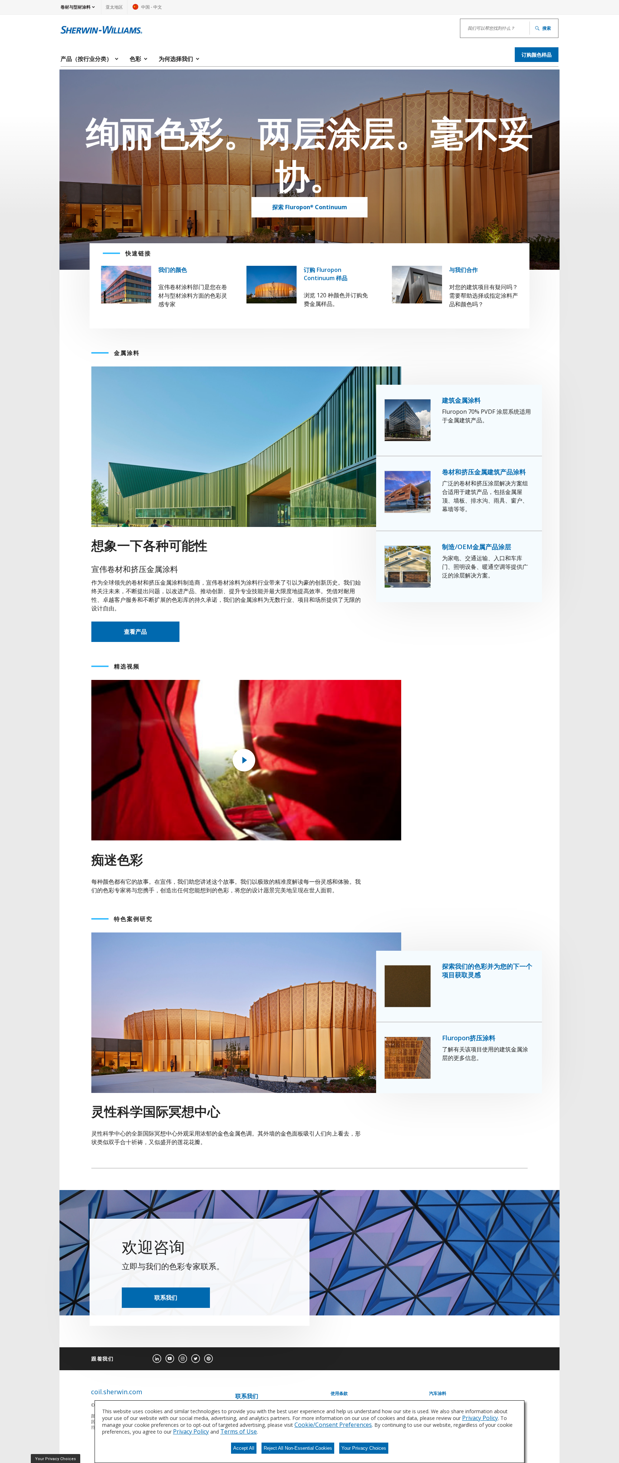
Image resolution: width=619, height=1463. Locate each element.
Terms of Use (238, 1431)
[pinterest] (208, 1358)
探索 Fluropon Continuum (309, 207)
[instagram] (182, 1358)
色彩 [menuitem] (135, 59)
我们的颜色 (172, 270)
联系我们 (165, 1297)
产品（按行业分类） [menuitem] (86, 59)
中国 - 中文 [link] (147, 9)
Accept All (243, 1448)
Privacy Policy (480, 1418)
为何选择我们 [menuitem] (176, 59)
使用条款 (339, 1393)
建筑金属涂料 (461, 400)
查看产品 (135, 631)
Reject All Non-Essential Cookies (298, 1448)
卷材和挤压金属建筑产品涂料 (484, 471)
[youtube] (169, 1358)
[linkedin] (157, 1358)
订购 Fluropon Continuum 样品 (325, 274)
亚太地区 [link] (114, 7)
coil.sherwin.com (116, 1392)
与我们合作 (463, 270)
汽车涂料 (437, 1393)
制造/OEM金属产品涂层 (476, 546)
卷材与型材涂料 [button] (76, 7)
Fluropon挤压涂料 (468, 1037)
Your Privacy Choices (363, 1448)
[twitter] (195, 1358)
